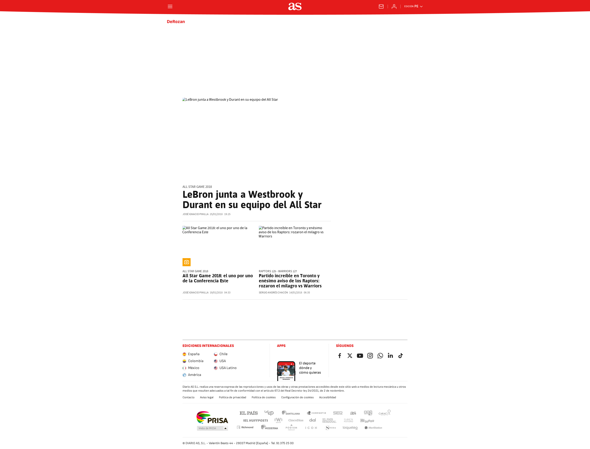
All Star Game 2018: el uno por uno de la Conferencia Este (218, 278)
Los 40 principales (268, 413)
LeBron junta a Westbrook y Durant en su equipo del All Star (252, 199)
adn (368, 413)
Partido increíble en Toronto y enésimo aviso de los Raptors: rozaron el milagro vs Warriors (290, 281)
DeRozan (176, 21)
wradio (279, 420)
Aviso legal (206, 397)
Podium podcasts (291, 428)
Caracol (384, 413)
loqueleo (350, 428)
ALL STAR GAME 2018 (197, 187)
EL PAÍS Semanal (329, 420)
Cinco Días (296, 420)
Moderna (269, 428)
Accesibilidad (327, 397)
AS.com (353, 413)
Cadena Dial (313, 420)
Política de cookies (264, 397)
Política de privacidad (232, 397)
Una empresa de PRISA (212, 417)
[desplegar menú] (170, 6)
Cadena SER (338, 413)
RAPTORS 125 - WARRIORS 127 (278, 271)
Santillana (291, 413)
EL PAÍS (249, 413)
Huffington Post (255, 420)
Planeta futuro (348, 420)
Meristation (373, 428)
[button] (212, 428)
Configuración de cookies (297, 397)
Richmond (245, 427)
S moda (330, 428)
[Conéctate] (394, 6)
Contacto (189, 397)
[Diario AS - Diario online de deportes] (295, 6)
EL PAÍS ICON (311, 428)
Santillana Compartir (316, 413)
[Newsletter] (381, 6)
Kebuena (367, 420)
